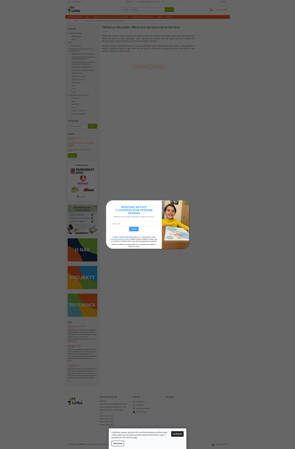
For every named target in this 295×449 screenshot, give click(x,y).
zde (135, 437)
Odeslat (134, 229)
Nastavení (117, 443)
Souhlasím (177, 434)
